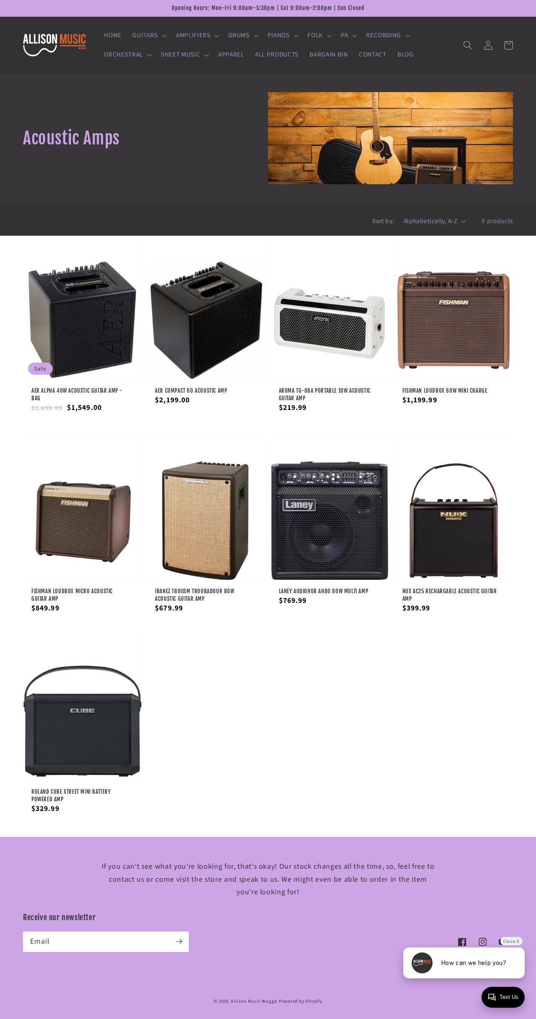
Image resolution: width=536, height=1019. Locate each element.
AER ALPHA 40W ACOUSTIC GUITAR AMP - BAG (76, 394)
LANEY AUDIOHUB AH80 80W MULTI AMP (323, 591)
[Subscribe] (179, 942)
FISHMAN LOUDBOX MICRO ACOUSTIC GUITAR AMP (72, 595)
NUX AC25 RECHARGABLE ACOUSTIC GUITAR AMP (449, 595)
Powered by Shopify (300, 1001)
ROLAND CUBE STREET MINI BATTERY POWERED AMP (71, 795)
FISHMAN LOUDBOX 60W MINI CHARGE (444, 390)
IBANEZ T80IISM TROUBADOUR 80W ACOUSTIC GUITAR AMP (194, 595)
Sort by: (383, 221)
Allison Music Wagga (254, 1001)
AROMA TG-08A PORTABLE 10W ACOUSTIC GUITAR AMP (325, 394)
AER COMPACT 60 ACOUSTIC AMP (191, 390)
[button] (148, 35)
